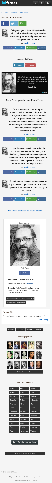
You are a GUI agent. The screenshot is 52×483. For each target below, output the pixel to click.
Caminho (23, 419)
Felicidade (34, 400)
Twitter (26, 477)
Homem (33, 388)
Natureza (33, 415)
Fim (11, 423)
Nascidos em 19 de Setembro (16, 302)
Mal (31, 404)
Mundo (22, 392)
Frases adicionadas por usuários (25, 453)
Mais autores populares (24, 372)
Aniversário (24, 431)
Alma (22, 404)
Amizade (13, 404)
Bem (32, 392)
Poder (32, 408)
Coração (13, 400)
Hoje (21, 408)
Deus (22, 396)
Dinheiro (13, 415)
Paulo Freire (29, 43)
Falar (22, 423)
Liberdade (13, 412)
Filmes (29, 329)
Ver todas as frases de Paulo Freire (25, 210)
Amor (12, 388)
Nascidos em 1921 (28, 299)
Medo (12, 408)
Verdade (33, 396)
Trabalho (33, 412)
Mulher (22, 400)
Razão (12, 419)
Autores (20, 329)
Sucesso (33, 427)
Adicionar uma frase (27, 442)
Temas (38, 329)
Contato (34, 480)
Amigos (12, 392)
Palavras (23, 412)
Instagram (34, 477)
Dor (31, 419)
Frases (11, 329)
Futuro (12, 431)
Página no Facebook (16, 477)
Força (22, 415)
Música (22, 427)
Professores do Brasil (13, 299)
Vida (21, 388)
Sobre (41, 477)
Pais (11, 427)
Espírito (33, 423)
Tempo (12, 396)
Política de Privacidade (22, 480)
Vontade (33, 431)
